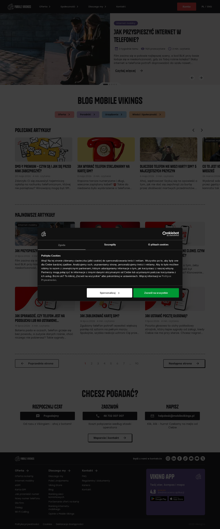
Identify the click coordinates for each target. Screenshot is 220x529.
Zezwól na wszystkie (156, 292)
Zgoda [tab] (61, 245)
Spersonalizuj (107, 292)
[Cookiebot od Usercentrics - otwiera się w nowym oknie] (165, 233)
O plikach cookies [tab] (158, 244)
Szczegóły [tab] (110, 244)
